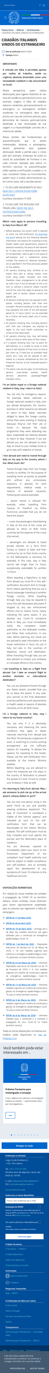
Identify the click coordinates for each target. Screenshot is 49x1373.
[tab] (11, 1135)
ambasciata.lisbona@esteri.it (25, 1181)
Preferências (17, 1368)
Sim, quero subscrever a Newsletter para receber (21, 1222)
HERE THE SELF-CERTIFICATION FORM (18, 210)
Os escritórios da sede (15, 1189)
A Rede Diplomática (14, 1254)
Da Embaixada (33, 29)
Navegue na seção (24, 1145)
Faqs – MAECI (11, 1293)
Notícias (20, 29)
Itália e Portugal (12, 1310)
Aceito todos (37, 1368)
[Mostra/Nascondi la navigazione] (5, 17)
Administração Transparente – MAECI (22, 1340)
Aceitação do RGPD (14, 1206)
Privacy (18, 1215)
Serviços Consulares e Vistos (18, 1316)
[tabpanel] (24, 1095)
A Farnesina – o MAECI (15, 1248)
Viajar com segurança (14, 1259)
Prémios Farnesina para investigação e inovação (18, 1091)
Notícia (8, 1321)
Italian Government (19, 1275)
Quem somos (11, 1305)
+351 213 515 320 (17, 1168)
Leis (12, 1115)
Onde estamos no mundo (16, 1265)
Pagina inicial (7, 29)
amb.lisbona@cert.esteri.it (22, 1184)
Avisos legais (25, 1215)
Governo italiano (9, 5)
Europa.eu (14, 1282)
